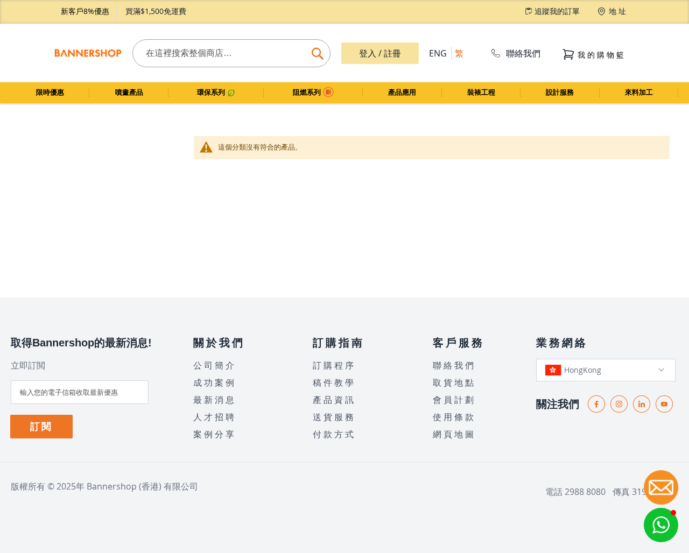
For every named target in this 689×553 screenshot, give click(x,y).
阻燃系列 (308, 92)
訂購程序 (334, 365)
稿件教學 (334, 382)
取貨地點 (454, 382)
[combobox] (231, 53)
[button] (661, 525)
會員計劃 (454, 400)
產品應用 (402, 92)
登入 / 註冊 (380, 53)
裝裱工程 (481, 92)
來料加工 (639, 92)
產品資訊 (334, 400)
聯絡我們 (523, 53)
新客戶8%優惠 (85, 11)
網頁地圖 (454, 434)
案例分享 (214, 434)
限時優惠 (50, 92)
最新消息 (214, 400)
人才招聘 (214, 417)
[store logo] (88, 53)
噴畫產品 (129, 92)
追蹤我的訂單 (557, 11)
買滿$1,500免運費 (155, 11)
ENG (438, 53)
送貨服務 (334, 417)
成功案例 (214, 382)
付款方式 (334, 434)
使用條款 (454, 417)
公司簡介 (214, 365)
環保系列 (212, 92)
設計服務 (560, 92)
